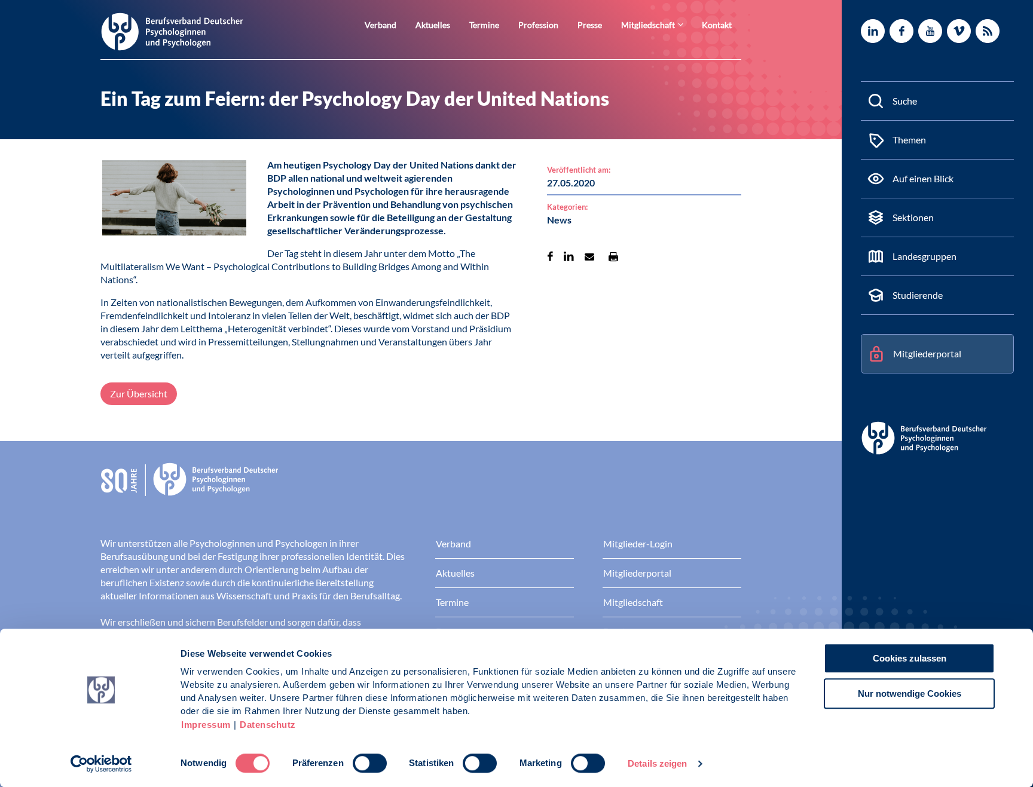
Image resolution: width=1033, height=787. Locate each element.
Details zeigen (657, 763)
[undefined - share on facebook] (550, 256)
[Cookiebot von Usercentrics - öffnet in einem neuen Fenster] (101, 764)
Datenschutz (268, 724)
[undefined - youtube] (930, 31)
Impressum (206, 724)
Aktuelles (432, 25)
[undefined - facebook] (901, 31)
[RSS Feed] (988, 31)
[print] (613, 256)
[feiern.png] (174, 199)
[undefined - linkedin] (873, 31)
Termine (484, 25)
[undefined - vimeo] (959, 31)
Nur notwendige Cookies (909, 693)
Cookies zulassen (909, 658)
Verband (380, 25)
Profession (538, 25)
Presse (589, 25)
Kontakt (717, 25)
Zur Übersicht (138, 393)
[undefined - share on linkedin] (568, 256)
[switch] (370, 763)
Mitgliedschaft (648, 25)
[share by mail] (589, 256)
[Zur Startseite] (172, 30)
